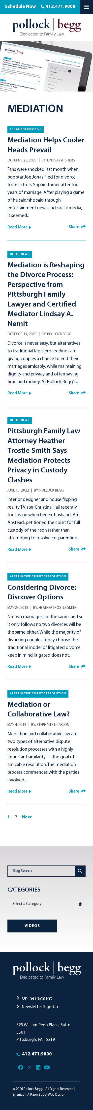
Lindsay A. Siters (61, 160)
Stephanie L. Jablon (53, 725)
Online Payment (36, 998)
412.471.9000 (60, 6)
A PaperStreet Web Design (46, 1095)
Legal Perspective (25, 129)
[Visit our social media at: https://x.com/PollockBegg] (29, 1067)
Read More (17, 227)
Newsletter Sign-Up (39, 1007)
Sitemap (19, 1095)
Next (27, 817)
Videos (32, 926)
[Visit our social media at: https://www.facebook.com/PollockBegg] (20, 1067)
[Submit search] (80, 871)
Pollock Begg (59, 334)
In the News (20, 254)
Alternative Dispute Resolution (38, 576)
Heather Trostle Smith (58, 608)
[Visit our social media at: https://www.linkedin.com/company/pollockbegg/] (38, 1067)
